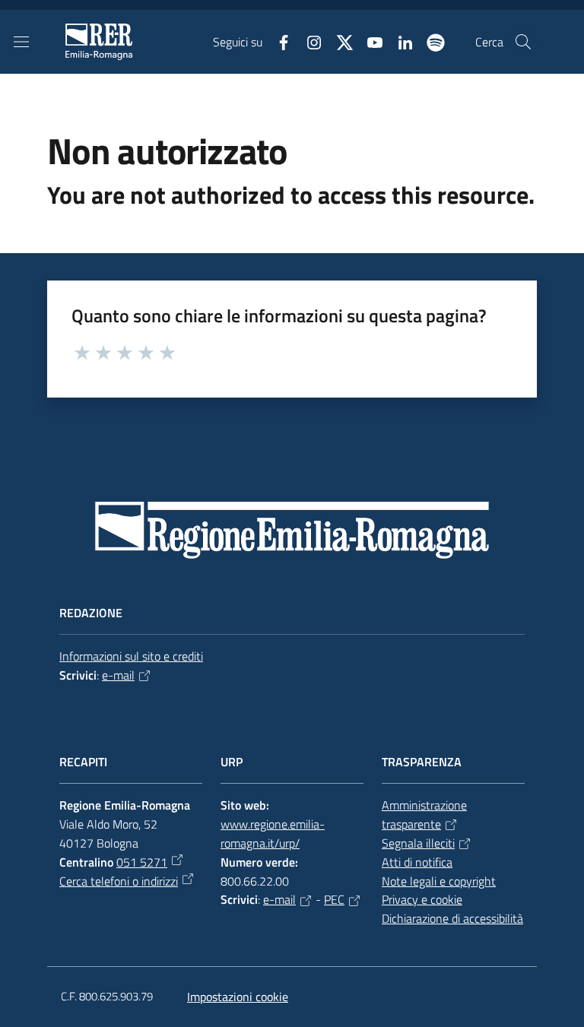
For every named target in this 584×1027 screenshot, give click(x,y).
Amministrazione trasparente (424, 814)
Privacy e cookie (422, 899)
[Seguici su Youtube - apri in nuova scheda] (369, 41)
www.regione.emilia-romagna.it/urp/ (273, 833)
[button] (523, 41)
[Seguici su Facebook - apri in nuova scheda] (277, 41)
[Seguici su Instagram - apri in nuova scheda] (308, 41)
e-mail (118, 675)
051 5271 (141, 862)
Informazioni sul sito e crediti (131, 656)
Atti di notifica (417, 862)
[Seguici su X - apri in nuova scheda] (338, 41)
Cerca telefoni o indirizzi (118, 881)
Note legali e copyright (439, 881)
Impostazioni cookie (237, 996)
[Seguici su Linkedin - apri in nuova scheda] (399, 41)
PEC (334, 899)
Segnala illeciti (418, 843)
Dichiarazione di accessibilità (452, 918)
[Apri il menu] (21, 42)
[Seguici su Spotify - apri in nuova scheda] (429, 41)
